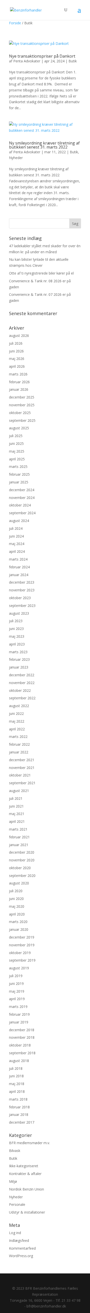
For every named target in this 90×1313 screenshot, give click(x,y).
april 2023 (17, 644)
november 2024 (21, 497)
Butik (72, 61)
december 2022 (21, 675)
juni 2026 (16, 351)
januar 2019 (18, 1022)
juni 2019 (16, 983)
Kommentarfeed (22, 1248)
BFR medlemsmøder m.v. (29, 1142)
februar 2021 (19, 837)
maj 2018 (16, 1083)
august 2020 (19, 883)
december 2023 (21, 582)
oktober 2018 (20, 1045)
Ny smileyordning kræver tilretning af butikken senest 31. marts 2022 (44, 145)
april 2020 (17, 914)
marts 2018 (18, 1099)
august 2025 (19, 428)
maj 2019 (16, 991)
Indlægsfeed (19, 1240)
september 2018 (22, 1053)
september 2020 (22, 875)
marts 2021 (18, 829)
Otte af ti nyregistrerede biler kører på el (41, 273)
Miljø (13, 1181)
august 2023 (19, 613)
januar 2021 (18, 844)
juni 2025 (16, 443)
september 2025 (22, 420)
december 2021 (21, 759)
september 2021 (22, 782)
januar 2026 (18, 389)
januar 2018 (18, 1114)
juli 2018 (15, 1068)
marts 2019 (18, 1006)
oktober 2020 (20, 867)
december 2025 (21, 397)
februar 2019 (19, 1014)
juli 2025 (15, 435)
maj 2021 (16, 813)
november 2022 (21, 682)
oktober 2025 (20, 412)
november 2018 (21, 1037)
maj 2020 (16, 906)
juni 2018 (16, 1076)
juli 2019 (15, 975)
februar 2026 (19, 381)
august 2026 (19, 335)
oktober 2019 (20, 952)
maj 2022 (16, 721)
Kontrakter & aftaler (25, 1173)
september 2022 (22, 698)
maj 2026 (16, 358)
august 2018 (19, 1060)
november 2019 (21, 945)
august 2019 (19, 968)
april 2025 (17, 459)
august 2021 (19, 790)
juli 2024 (15, 528)
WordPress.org (21, 1255)
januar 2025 (18, 482)
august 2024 (19, 520)
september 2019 (22, 960)
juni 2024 (16, 536)
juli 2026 (15, 343)
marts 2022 (18, 736)
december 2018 (21, 1029)
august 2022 (19, 705)
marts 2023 (18, 651)
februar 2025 (19, 474)
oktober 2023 (20, 597)
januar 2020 (18, 929)
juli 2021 (15, 798)
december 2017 (21, 1122)
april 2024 (17, 551)
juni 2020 (16, 898)
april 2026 (17, 366)
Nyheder (16, 157)
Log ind (15, 1232)
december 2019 (21, 937)
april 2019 (17, 998)
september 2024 (22, 512)
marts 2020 (18, 921)
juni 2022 (16, 713)
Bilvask (14, 1150)
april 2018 (17, 1091)
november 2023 (21, 590)
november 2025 (21, 405)
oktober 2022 (20, 690)
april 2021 (17, 821)
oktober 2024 (20, 505)
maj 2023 (16, 636)
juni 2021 (16, 806)
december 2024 (21, 489)
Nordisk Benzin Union (26, 1189)
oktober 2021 (20, 775)
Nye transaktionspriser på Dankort (42, 56)
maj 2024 (16, 543)
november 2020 (21, 860)
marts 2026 (18, 374)
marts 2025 (18, 466)
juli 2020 (15, 890)
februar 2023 (19, 659)
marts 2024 (18, 559)
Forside (15, 23)
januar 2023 (18, 667)
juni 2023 (16, 628)
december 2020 (21, 852)
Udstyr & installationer (27, 1212)
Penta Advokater (26, 61)
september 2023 (22, 605)
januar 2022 (18, 752)
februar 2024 (19, 567)
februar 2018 (19, 1107)
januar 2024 (18, 574)
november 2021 (21, 767)
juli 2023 (15, 620)
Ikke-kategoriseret (23, 1165)
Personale (17, 1204)
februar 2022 (19, 744)
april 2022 (17, 729)
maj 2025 (16, 451)
